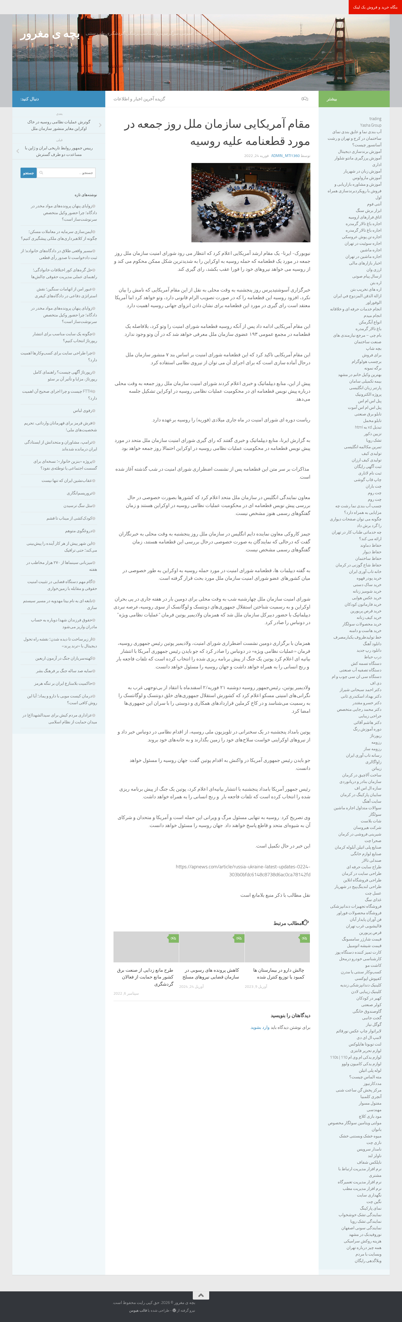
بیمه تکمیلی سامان (365, 381)
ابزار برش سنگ (368, 210)
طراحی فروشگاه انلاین (362, 880)
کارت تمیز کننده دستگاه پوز (358, 952)
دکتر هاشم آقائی (367, 722)
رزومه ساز (372, 748)
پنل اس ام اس (369, 400)
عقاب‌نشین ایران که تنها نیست (67, 480)
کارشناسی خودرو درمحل (360, 958)
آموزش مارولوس (367, 177)
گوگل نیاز (373, 1024)
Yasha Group (370, 125)
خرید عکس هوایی (366, 597)
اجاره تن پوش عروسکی (361, 236)
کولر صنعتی (371, 1004)
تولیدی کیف (371, 453)
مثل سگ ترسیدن (77, 505)
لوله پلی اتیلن (370, 1070)
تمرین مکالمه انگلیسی (362, 446)
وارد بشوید (260, 1027)
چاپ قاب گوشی (367, 479)
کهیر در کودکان (368, 998)
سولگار (375, 814)
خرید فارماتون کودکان (363, 604)
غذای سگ (373, 899)
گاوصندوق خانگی (367, 1011)
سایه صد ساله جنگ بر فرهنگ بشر (64, 670)
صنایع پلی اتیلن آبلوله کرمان (358, 847)
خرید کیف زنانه (369, 617)
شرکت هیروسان (367, 827)
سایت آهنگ (371, 801)
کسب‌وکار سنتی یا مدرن (361, 971)
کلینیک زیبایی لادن (366, 991)
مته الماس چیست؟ (365, 1077)
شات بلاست (371, 821)
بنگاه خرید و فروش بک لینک (375, 7)
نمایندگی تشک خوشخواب (360, 1214)
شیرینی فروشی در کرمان (359, 834)
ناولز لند (374, 1155)
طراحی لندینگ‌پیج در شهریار (357, 886)
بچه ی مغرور (50, 33)
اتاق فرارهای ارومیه (364, 217)
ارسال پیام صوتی (366, 276)
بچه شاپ (373, 348)
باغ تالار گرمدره (368, 328)
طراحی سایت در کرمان (361, 873)
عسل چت (373, 893)
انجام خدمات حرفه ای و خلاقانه (355, 309)
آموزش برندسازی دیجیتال (359, 151)
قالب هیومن (138, 1310)
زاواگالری (373, 761)
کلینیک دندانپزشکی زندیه (360, 985)
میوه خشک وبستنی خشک (360, 1136)
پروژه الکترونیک (368, 394)
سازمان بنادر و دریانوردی (360, 781)
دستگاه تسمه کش (366, 663)
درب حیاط (372, 656)
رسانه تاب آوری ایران (363, 755)
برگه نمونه (372, 368)
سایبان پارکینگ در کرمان (360, 794)
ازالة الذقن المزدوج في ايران (357, 295)
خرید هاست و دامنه (365, 630)
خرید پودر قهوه (369, 578)
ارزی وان (373, 269)
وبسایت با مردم (368, 1254)
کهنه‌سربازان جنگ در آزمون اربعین (63, 658)
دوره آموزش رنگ (367, 729)
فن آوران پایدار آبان (365, 919)
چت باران (373, 486)
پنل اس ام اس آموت (364, 407)
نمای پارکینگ (370, 1208)
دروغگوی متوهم (78, 530)
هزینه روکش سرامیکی (362, 1241)
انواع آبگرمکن (370, 322)
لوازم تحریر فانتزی (365, 1050)
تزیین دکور (372, 433)
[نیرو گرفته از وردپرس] (174, 1310)
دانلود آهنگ (372, 643)
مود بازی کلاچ (370, 1116)
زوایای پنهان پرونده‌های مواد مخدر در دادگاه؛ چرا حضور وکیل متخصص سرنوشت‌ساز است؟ (64, 212)
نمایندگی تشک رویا (365, 1221)
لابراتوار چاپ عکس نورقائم (358, 1031)
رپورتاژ (375, 735)
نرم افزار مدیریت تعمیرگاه (359, 1182)
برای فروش (371, 355)
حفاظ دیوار (372, 551)
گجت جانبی (371, 1017)
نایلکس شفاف (369, 1162)
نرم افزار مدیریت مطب (362, 1188)
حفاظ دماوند (370, 545)
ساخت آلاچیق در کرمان (361, 775)
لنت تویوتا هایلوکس (365, 1044)
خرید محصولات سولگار (361, 624)
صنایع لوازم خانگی (366, 853)
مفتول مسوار (370, 1103)
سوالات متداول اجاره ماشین (357, 807)
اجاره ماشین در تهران (363, 256)
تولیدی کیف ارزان (366, 460)
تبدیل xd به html (368, 427)
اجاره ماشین (370, 249)
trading (375, 118)
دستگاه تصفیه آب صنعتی (360, 670)
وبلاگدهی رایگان (368, 1260)
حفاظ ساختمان (368, 558)
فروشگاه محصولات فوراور (359, 912)
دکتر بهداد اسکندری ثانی (361, 696)
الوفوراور (373, 302)
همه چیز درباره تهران (363, 1247)
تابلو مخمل (372, 420)
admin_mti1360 (285, 155)
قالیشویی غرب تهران (363, 926)
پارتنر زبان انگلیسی (365, 387)
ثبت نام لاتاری (369, 473)
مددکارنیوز (372, 1083)
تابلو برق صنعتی (367, 414)
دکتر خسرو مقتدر (367, 702)
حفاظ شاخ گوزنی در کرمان (358, 565)
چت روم (374, 492)
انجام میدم (372, 315)
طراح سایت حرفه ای (363, 866)
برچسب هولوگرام (366, 361)
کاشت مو (373, 965)
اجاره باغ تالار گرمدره (363, 223)
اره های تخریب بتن (365, 289)
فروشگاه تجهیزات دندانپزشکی (355, 906)
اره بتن (375, 282)
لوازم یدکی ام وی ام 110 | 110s (355, 1057)
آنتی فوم (374, 204)
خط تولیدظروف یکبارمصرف (357, 637)
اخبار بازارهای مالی (365, 263)
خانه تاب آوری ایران (365, 571)
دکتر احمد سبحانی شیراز (360, 689)
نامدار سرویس (369, 1149)
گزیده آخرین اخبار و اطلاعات (139, 98)
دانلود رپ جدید (369, 650)
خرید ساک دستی (367, 584)
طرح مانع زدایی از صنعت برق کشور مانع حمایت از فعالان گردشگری (145, 977)
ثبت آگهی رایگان (367, 466)
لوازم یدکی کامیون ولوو (361, 1063)
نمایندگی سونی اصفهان (361, 1227)
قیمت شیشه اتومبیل (364, 945)
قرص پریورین (370, 932)
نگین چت (373, 1201)
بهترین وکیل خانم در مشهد (359, 374)
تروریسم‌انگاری (79, 493)
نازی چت (373, 1142)
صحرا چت (373, 840)
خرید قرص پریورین (365, 610)
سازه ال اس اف (367, 788)
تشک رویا (373, 440)
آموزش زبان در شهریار (362, 171)
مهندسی (374, 1109)
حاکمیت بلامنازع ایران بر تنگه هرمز (63, 683)
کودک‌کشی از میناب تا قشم (69, 518)
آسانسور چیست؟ (366, 144)
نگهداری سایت (369, 1195)
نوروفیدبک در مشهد (365, 1234)
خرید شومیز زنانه (367, 591)
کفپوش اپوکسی (368, 978)
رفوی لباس (82, 410)
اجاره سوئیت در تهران (363, 243)
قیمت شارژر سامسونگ (361, 939)
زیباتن (376, 768)
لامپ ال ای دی (369, 1037)
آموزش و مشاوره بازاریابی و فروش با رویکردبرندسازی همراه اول (354, 191)
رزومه (376, 742)
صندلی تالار (371, 860)
